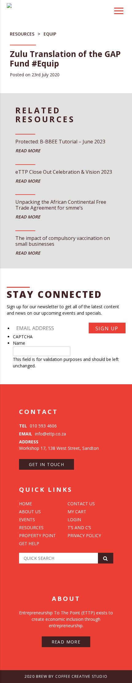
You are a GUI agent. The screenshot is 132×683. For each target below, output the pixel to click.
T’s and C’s (79, 527)
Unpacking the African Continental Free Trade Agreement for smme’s (60, 205)
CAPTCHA (23, 337)
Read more (66, 642)
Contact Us (81, 504)
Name (19, 343)
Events (27, 519)
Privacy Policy (84, 535)
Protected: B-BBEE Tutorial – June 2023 (60, 142)
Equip (50, 34)
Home (25, 504)
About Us (30, 511)
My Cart (77, 511)
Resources (22, 34)
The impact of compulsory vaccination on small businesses (62, 241)
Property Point (37, 535)
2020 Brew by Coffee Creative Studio (66, 676)
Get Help (29, 543)
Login (74, 519)
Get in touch (46, 464)
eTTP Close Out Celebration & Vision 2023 (63, 172)
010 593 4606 (38, 426)
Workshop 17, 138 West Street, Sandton (59, 445)
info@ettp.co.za (42, 434)
